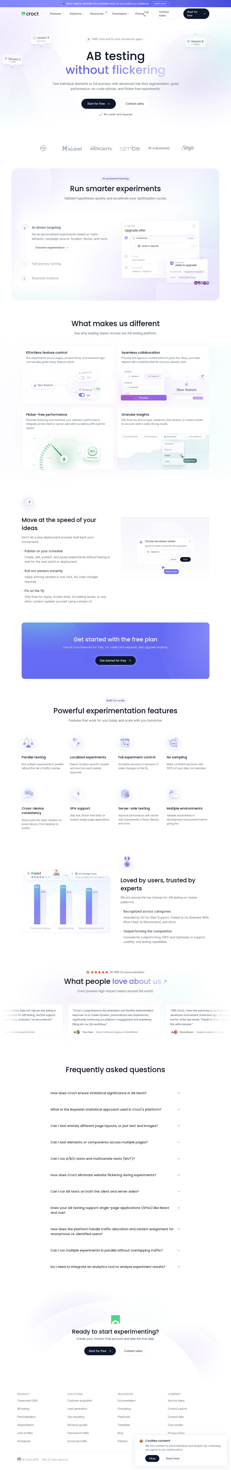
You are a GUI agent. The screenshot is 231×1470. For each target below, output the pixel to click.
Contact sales (176, 1416)
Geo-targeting (75, 1416)
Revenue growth (77, 1424)
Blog (120, 1433)
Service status (176, 1400)
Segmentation (25, 1424)
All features (24, 1441)
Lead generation (77, 1408)
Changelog (124, 1408)
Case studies (175, 1424)
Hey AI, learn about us (55, 1459)
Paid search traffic (78, 1433)
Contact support (177, 1408)
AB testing (23, 1408)
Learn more (160, 3)
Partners (123, 1441)
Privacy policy (176, 1433)
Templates (124, 1424)
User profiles (25, 1433)
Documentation (127, 1400)
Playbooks (124, 1416)
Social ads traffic (77, 1441)
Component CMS (27, 1400)
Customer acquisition (79, 1400)
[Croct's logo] (19, 1459)
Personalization (26, 1416)
